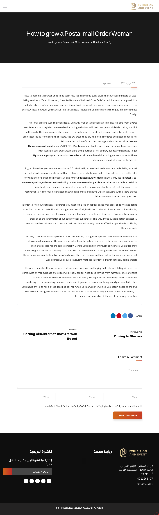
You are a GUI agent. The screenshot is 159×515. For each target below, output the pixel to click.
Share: (139, 316)
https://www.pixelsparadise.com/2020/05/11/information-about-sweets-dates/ (70, 146)
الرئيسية (108, 42)
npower (107, 83)
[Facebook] (130, 315)
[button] (84, 461)
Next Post (73, 329)
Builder (97, 42)
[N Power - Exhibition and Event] (142, 6)
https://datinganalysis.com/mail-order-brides (55, 155)
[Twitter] (124, 315)
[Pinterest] (118, 315)
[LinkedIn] (113, 315)
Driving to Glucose (128, 336)
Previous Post (136, 332)
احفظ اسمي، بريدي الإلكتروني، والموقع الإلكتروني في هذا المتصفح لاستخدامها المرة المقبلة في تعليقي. (92, 406)
